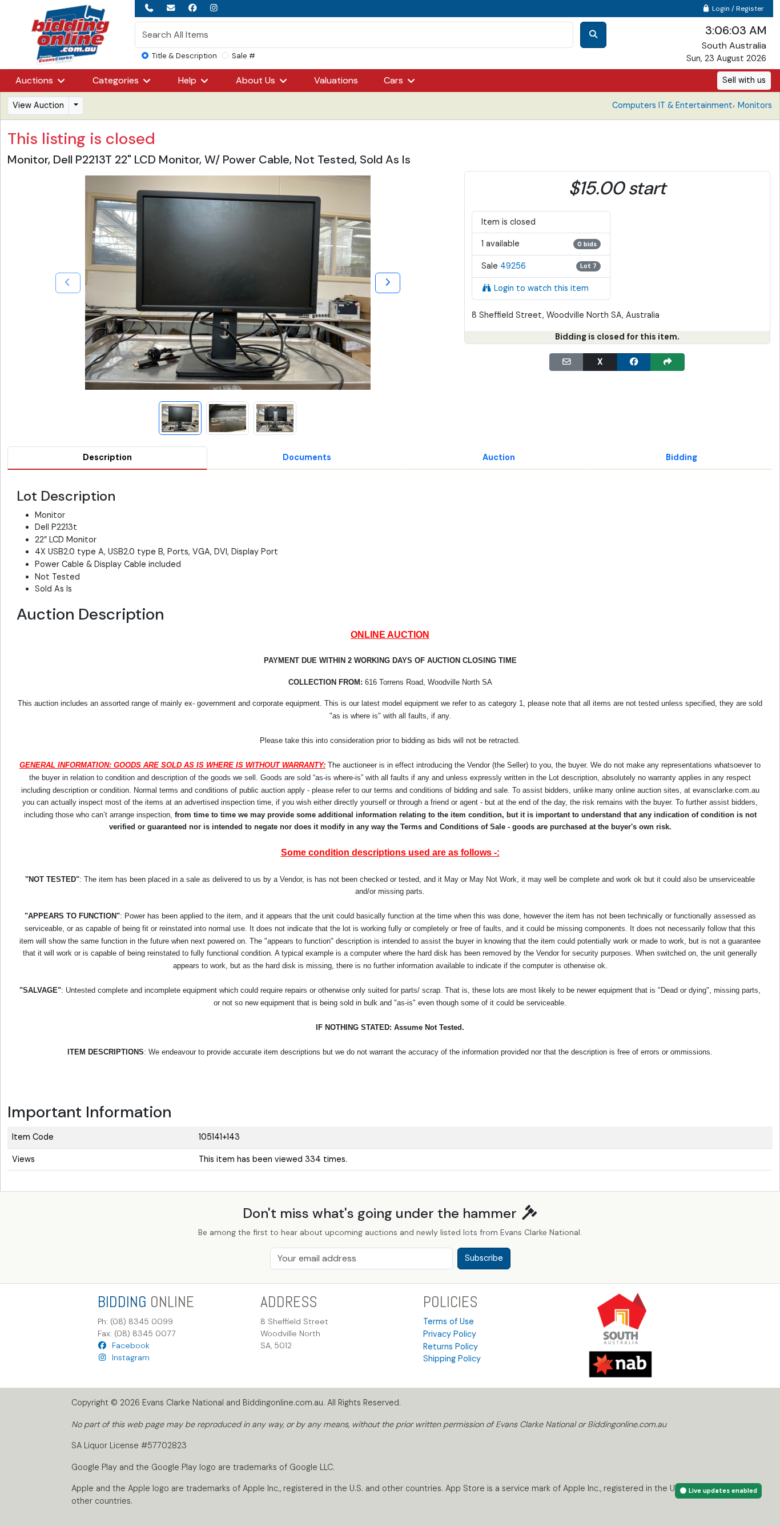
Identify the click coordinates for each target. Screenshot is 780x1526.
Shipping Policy (452, 1358)
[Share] (667, 362)
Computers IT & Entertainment (672, 105)
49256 (513, 266)
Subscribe (484, 1258)
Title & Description (184, 56)
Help (188, 80)
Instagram (128, 1357)
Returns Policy (450, 1346)
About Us (257, 80)
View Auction (38, 105)
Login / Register (737, 8)
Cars (394, 80)
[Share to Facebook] (634, 362)
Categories (117, 80)
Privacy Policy (449, 1334)
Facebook (128, 1345)
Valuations (336, 80)
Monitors (755, 105)
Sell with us (744, 80)
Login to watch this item (541, 288)
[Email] (566, 362)
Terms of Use (448, 1321)
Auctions (35, 80)
